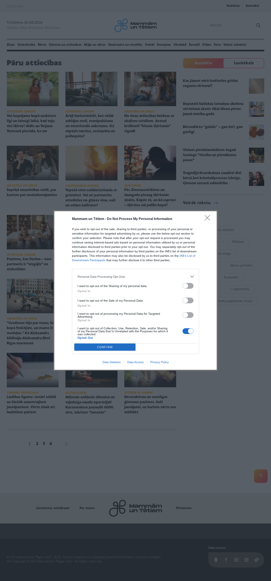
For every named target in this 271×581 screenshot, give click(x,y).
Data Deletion (111, 362)
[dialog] (135, 290)
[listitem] (135, 276)
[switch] (188, 286)
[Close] (209, 219)
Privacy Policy (159, 362)
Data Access (135, 362)
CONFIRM (105, 347)
